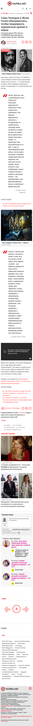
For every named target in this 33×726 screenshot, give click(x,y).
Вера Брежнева (7, 646)
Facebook (21, 412)
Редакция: (3, 709)
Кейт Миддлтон (7, 648)
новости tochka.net (8, 663)
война (8, 425)
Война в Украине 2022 (13, 429)
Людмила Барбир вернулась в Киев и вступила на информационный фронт (16, 381)
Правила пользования (6, 716)
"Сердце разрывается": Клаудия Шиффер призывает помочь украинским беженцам (15, 467)
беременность (21, 656)
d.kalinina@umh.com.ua (6, 711)
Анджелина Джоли (8, 643)
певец (4, 670)
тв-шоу (19, 674)
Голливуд (18, 646)
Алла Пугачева (7, 641)
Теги (3, 635)
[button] (26, 8)
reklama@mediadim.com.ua (7, 706)
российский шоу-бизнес (10, 672)
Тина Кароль (20, 652)
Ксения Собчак (20, 648)
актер (4, 656)
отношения (23, 667)
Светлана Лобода (8, 652)
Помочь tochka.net (16, 13)
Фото (18, 654)
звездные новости (8, 661)
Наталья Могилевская (10, 650)
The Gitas (22, 427)
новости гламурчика (9, 665)
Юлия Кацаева (11, 41)
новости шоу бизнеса (9, 667)
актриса (11, 656)
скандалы (5, 674)
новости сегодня (24, 665)
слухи (13, 674)
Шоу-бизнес (5, 50)
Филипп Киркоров (8, 654)
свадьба (23, 672)
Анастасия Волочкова (22, 641)
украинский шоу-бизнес (22, 676)
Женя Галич (10, 427)
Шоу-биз (25, 654)
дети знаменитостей (9, 659)
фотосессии (6, 678)
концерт (20, 661)
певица (11, 670)
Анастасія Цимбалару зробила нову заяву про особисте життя (20, 544)
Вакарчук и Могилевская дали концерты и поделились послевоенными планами (15, 504)
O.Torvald (18, 425)
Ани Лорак (21, 643)
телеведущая (6, 676)
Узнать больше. (4, 721)
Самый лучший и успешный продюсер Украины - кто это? (20, 564)
